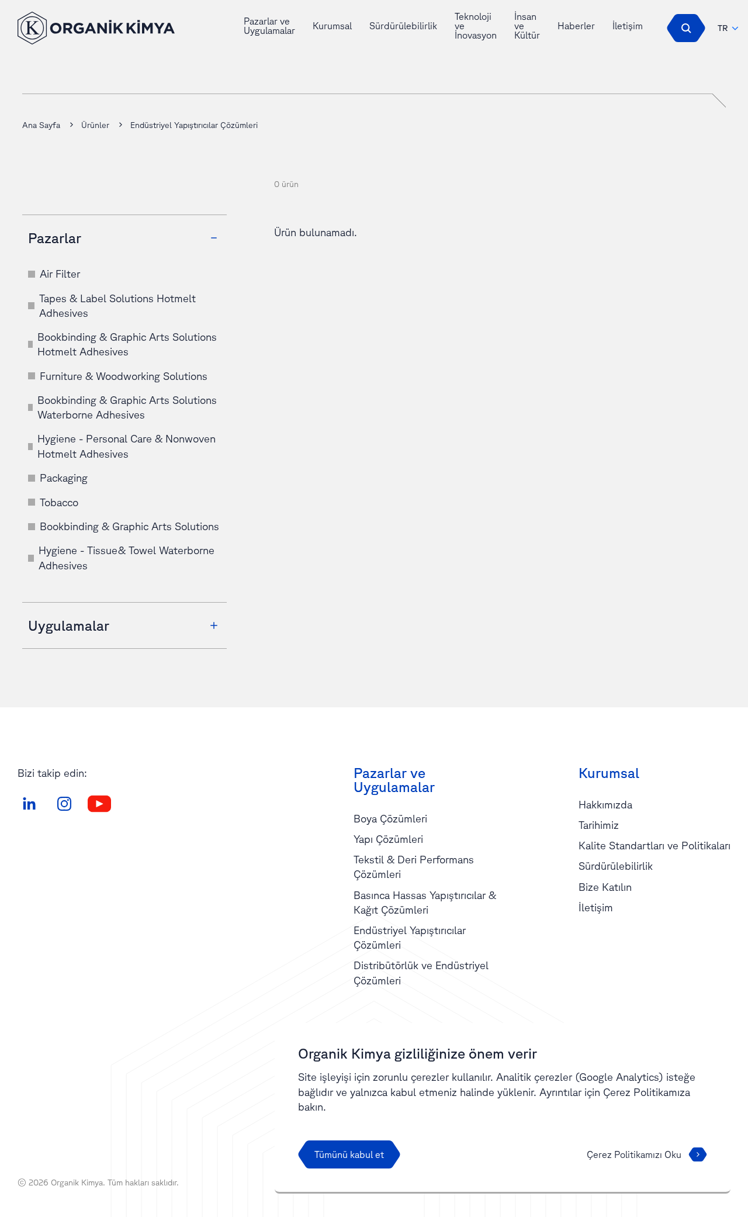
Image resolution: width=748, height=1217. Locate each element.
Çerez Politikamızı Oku (634, 1154)
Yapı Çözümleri (388, 839)
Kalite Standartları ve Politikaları (654, 845)
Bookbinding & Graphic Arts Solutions (129, 526)
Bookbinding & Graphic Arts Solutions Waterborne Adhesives (127, 407)
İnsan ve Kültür (527, 25)
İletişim (627, 25)
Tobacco (59, 502)
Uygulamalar (68, 625)
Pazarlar (54, 238)
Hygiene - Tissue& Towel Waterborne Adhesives (126, 557)
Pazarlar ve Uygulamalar (269, 26)
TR (723, 28)
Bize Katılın (605, 887)
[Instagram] (64, 803)
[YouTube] (99, 803)
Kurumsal (332, 25)
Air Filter (60, 273)
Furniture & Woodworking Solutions (123, 376)
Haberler (576, 25)
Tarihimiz (599, 825)
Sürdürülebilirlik (403, 25)
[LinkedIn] (29, 803)
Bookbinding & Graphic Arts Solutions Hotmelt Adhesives (127, 344)
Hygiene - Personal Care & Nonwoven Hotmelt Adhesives (126, 446)
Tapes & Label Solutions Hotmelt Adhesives (117, 305)
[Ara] (686, 28)
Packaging (64, 477)
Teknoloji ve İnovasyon (476, 25)
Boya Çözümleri (390, 818)
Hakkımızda (605, 804)
